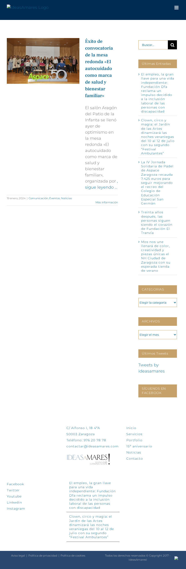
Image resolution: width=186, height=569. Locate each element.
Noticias (66, 198)
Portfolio (134, 440)
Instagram (16, 509)
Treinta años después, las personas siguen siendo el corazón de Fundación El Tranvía (156, 222)
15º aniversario (139, 446)
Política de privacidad (42, 555)
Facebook (15, 484)
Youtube (14, 496)
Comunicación (38, 198)
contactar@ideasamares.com (92, 446)
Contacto (134, 458)
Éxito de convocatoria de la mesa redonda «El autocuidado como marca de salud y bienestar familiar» (99, 68)
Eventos (54, 198)
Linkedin (14, 502)
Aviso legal (18, 555)
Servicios (134, 434)
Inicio (131, 428)
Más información (106, 202)
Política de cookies (73, 555)
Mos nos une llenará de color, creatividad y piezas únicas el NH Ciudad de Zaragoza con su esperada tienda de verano (155, 256)
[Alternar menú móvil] (176, 7)
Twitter (13, 490)
